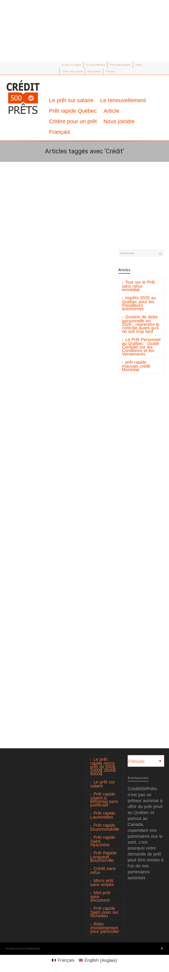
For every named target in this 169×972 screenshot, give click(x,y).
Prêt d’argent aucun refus (27, 321)
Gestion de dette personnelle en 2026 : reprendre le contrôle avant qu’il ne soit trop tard (140, 324)
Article (138, 65)
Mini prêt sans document (100, 896)
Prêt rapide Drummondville (104, 827)
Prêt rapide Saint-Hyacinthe (102, 841)
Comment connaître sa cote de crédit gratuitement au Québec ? (84, 428)
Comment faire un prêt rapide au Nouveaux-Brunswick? (80, 213)
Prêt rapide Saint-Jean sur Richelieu (104, 912)
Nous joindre (94, 71)
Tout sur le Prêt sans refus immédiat (138, 286)
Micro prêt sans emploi (102, 882)
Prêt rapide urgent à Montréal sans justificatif (104, 799)
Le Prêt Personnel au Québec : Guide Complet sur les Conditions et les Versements (141, 346)
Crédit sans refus (103, 870)
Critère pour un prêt (72, 71)
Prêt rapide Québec (120, 65)
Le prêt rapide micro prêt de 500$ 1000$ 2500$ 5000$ (103, 766)
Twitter (7, 64)
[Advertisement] (84, 31)
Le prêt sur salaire (71, 65)
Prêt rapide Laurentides (102, 815)
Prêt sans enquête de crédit (29, 649)
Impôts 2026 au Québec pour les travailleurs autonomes (139, 303)
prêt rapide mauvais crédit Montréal (136, 366)
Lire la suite (19, 256)
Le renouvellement (95, 65)
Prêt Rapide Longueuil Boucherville (103, 856)
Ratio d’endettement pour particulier (104, 927)
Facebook (14, 64)
